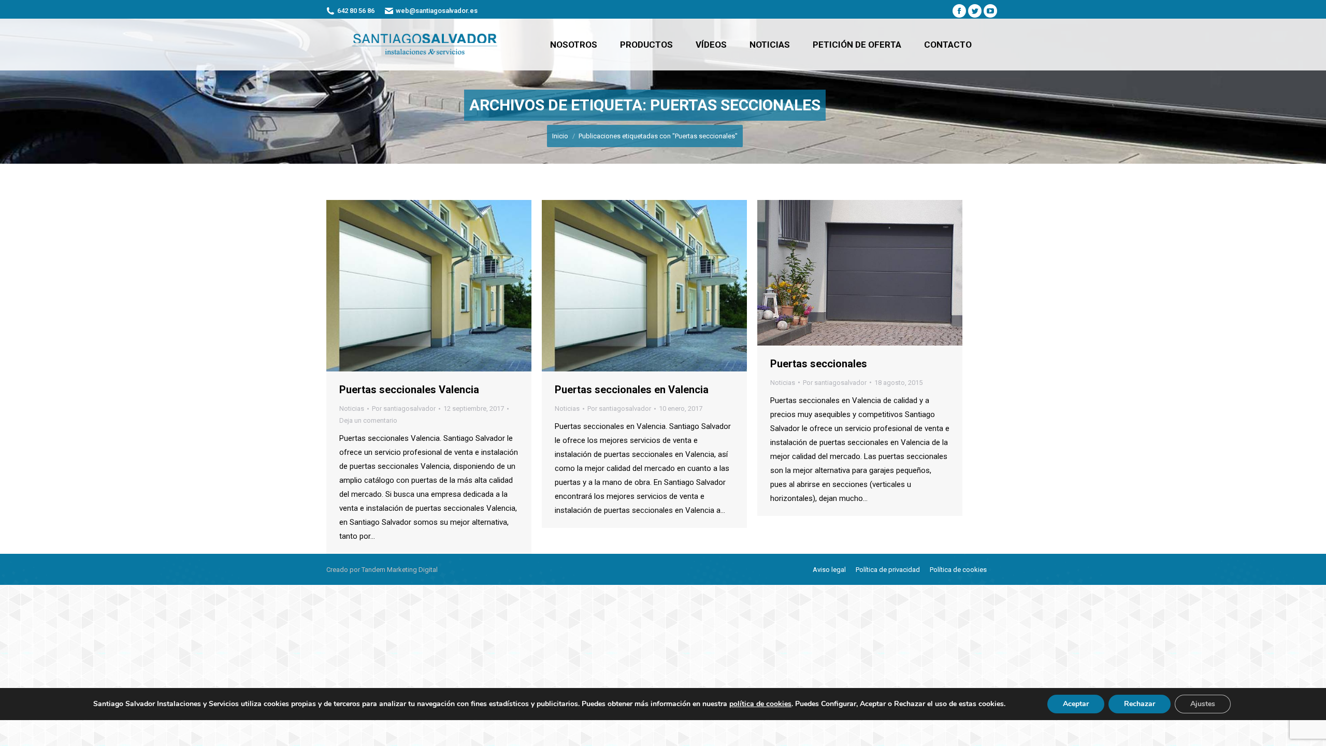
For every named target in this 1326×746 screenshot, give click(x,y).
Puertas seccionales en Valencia (632, 389)
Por (404, 408)
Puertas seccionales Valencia (409, 389)
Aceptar (1076, 704)
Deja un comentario (368, 420)
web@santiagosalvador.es (437, 11)
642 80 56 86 (355, 11)
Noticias (351, 408)
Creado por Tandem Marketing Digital (382, 569)
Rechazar (1139, 704)
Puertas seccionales (818, 363)
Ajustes (1202, 704)
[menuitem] (573, 44)
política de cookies (760, 704)
